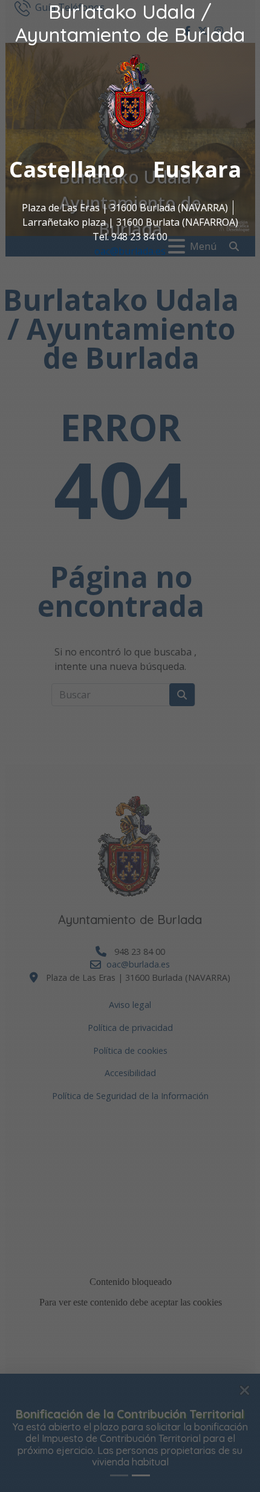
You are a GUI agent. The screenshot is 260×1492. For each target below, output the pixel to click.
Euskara (197, 169)
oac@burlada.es (130, 251)
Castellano (67, 169)
